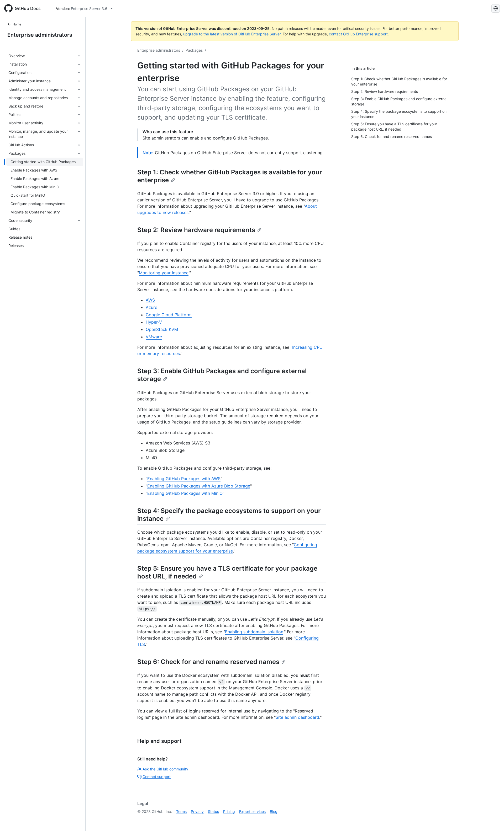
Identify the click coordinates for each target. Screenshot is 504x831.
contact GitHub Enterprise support (358, 34)
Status (213, 811)
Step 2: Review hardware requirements (196, 230)
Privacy (197, 811)
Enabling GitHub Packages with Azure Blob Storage (198, 486)
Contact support (157, 776)
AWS (150, 300)
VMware (154, 336)
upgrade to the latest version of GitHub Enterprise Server (232, 34)
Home (17, 24)
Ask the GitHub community (165, 769)
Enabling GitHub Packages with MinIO (185, 493)
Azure (151, 307)
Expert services (252, 811)
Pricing (229, 811)
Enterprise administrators (39, 35)
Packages (194, 50)
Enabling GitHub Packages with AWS (183, 478)
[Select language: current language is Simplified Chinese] (495, 8)
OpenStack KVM (162, 329)
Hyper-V (154, 322)
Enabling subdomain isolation (254, 631)
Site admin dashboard (297, 717)
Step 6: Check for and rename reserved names (208, 662)
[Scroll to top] (492, 819)
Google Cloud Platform (169, 314)
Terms (181, 811)
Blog (273, 811)
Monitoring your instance (163, 272)
